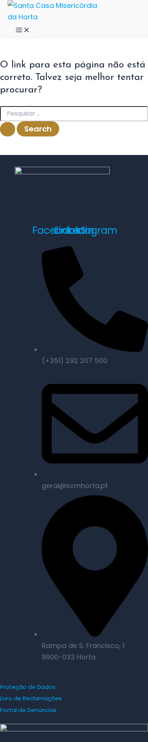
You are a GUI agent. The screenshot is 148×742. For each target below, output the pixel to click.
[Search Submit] (7, 129)
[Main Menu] (23, 30)
